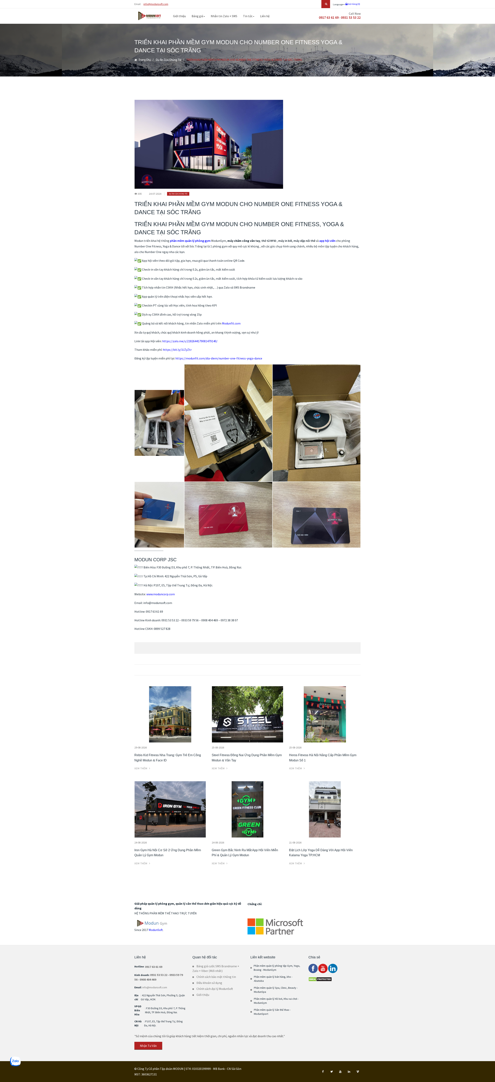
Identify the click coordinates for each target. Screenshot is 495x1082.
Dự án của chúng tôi (168, 60)
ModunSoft (156, 930)
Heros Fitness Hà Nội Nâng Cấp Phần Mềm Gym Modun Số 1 (322, 757)
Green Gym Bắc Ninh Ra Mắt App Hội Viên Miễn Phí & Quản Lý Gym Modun (245, 852)
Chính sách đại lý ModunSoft (214, 989)
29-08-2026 (140, 747)
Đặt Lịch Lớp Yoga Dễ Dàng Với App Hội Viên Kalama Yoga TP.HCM (321, 852)
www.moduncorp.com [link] (160, 594)
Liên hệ (265, 16)
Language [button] (338, 4)
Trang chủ (144, 60)
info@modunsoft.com (155, 4)
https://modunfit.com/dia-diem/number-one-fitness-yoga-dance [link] (218, 358)
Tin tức (248, 16)
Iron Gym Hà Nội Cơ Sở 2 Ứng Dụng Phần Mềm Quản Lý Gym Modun (167, 852)
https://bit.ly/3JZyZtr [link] (177, 350)
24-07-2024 (155, 193)
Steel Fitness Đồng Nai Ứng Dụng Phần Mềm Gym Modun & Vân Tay (247, 757)
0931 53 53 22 (351, 17)
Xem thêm (141, 768)
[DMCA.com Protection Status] (320, 979)
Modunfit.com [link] (231, 323)
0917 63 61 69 (329, 17)
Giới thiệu (179, 16)
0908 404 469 (148, 979)
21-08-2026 (295, 842)
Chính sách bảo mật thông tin (216, 977)
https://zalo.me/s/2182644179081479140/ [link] (190, 341)
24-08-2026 (140, 842)
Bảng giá (198, 16)
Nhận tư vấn (148, 1046)
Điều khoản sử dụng (209, 983)
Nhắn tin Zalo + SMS (224, 16)
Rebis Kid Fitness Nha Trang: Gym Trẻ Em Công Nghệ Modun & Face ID (167, 757)
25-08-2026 (218, 747)
